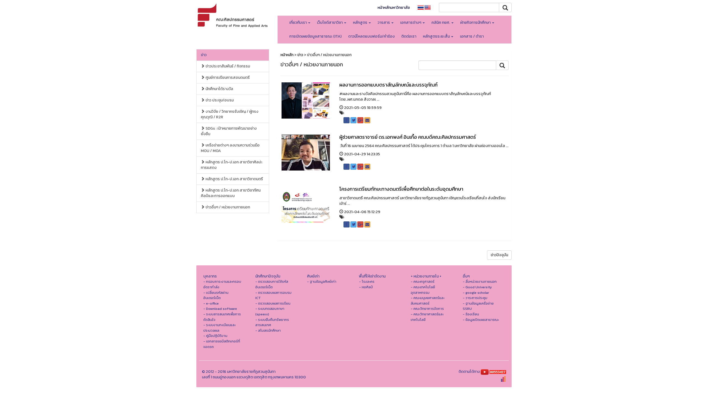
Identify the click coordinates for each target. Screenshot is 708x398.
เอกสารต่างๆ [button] (411, 22)
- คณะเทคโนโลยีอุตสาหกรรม (423, 289)
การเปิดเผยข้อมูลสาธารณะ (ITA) (315, 36)
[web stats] (498, 372)
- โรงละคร (366, 281)
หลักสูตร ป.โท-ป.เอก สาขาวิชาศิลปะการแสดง (231, 165)
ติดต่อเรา (408, 36)
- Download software (220, 308)
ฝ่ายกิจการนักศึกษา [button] (475, 22)
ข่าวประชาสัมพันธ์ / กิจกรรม (227, 66)
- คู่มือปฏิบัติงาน (215, 335)
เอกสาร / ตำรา (472, 36)
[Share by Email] (367, 120)
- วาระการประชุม (475, 297)
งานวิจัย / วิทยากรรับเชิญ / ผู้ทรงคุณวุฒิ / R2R (229, 114)
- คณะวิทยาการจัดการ (427, 308)
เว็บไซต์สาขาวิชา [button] (330, 22)
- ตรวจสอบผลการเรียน (272, 303)
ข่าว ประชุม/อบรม (219, 100)
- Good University (477, 287)
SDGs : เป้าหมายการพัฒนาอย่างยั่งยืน (229, 131)
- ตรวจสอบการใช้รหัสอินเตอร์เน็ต (271, 284)
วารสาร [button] (384, 22)
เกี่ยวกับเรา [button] (298, 22)
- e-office (211, 303)
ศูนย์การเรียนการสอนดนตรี (227, 77)
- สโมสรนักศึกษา (268, 330)
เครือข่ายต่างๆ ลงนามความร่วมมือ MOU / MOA (230, 148)
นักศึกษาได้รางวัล (219, 89)
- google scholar (476, 292)
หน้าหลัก (286, 55)
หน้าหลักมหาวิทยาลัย (394, 8)
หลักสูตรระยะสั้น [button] (437, 36)
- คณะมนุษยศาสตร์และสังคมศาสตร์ (427, 300)
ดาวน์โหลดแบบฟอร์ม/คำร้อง (371, 36)
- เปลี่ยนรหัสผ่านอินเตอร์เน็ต (215, 295)
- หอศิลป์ (366, 287)
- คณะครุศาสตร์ (422, 281)
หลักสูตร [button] (360, 22)
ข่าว (204, 55)
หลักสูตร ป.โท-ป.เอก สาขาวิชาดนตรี (234, 179)
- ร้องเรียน (471, 314)
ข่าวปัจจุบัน (499, 255)
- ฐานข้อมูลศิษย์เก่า (321, 281)
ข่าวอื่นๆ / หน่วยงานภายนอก (227, 207)
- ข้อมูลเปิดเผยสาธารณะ (481, 319)
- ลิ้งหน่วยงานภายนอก (480, 281)
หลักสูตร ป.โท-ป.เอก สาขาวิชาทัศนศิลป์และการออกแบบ (231, 193)
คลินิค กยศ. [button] (441, 22)
